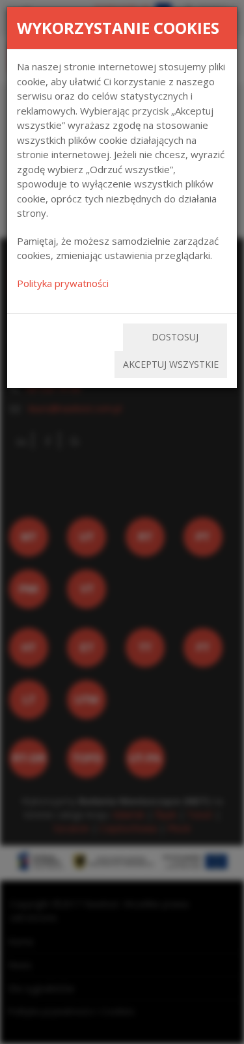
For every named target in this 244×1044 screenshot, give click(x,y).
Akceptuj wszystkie (171, 364)
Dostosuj (175, 337)
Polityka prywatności (63, 283)
